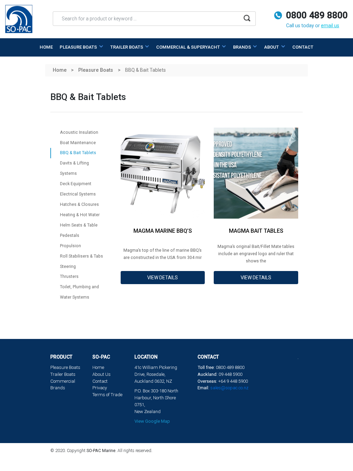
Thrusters (69, 276)
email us (330, 25)
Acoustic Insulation (79, 132)
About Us (101, 374)
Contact (302, 47)
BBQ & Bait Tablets (78, 152)
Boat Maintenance (78, 142)
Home (46, 47)
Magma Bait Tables (256, 231)
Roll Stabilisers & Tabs (81, 256)
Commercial (62, 381)
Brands (242, 47)
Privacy (99, 387)
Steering (68, 266)
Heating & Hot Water (80, 214)
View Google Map (152, 421)
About (272, 47)
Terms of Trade (107, 394)
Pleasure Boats (65, 367)
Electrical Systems (78, 194)
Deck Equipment (75, 183)
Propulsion (70, 245)
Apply (247, 20)
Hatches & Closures (79, 204)
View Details (162, 277)
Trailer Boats (62, 374)
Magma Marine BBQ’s (162, 231)
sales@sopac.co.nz (229, 387)
